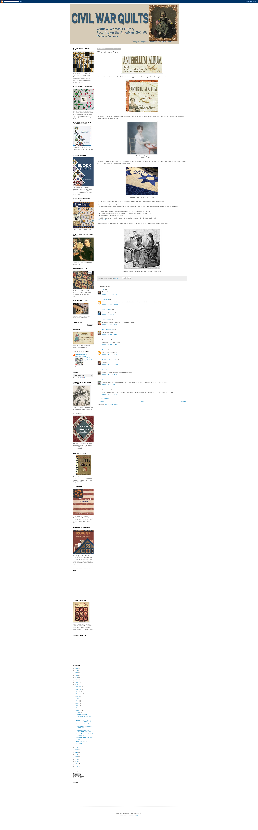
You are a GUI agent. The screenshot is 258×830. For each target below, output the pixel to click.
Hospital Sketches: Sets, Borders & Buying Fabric (83, 730)
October (78, 691)
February (79, 710)
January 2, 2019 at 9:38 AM (109, 294)
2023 (76, 675)
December (79, 687)
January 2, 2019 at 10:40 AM (110, 304)
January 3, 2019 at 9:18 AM (109, 374)
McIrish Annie (106, 320)
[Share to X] (126, 278)
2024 (76, 673)
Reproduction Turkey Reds (83, 724)
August (78, 696)
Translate (86, 378)
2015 (76, 754)
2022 (76, 677)
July (77, 698)
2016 (76, 752)
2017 (76, 750)
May (77, 703)
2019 (76, 684)
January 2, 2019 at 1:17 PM (109, 324)
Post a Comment (104, 398)
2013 (76, 759)
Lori (103, 289)
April (77, 705)
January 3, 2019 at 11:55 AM (110, 384)
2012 (76, 761)
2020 (76, 682)
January (78, 712)
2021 (76, 680)
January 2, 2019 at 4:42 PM (109, 354)
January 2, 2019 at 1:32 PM (109, 334)
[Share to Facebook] (128, 278)
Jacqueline (105, 370)
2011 (76, 764)
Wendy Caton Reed (107, 330)
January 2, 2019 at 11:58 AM (110, 314)
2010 (76, 766)
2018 (76, 747)
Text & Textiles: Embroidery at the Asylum (88, 359)
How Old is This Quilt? (82, 741)
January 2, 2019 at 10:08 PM (110, 364)
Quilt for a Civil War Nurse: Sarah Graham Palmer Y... (84, 720)
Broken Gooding (106, 309)
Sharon (104, 380)
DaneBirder (105, 299)
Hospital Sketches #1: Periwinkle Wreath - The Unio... (83, 716)
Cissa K (104, 350)
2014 (76, 757)
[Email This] (123, 278)
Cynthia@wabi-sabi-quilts (109, 360)
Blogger (137, 815)
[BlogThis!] (125, 278)
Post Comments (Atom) (111, 404)
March (78, 708)
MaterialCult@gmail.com (104, 220)
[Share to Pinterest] (130, 278)
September (79, 694)
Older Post (183, 401)
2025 (76, 670)
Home (142, 401)
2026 (76, 668)
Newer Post (101, 401)
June (77, 701)
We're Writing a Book (81, 744)
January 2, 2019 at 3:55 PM (109, 344)
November (79, 689)
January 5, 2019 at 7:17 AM (109, 394)
